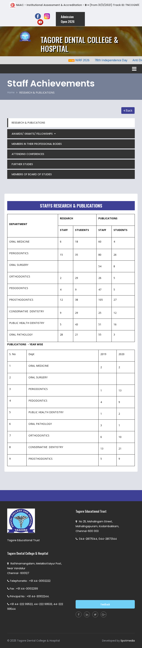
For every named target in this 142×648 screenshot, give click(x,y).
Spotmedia (128, 640)
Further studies (22, 164)
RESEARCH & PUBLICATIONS (37, 92)
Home (11, 92)
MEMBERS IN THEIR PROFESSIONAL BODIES (37, 144)
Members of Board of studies (32, 174)
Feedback (105, 604)
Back (129, 110)
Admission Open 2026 (68, 19)
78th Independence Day (106, 60)
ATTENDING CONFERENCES (28, 154)
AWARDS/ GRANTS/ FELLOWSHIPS (32, 134)
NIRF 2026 (78, 60)
